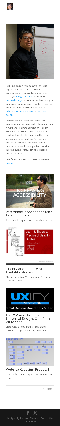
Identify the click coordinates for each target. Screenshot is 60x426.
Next (49, 389)
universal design (14, 100)
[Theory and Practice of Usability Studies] (30, 264)
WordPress (30, 421)
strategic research (23, 96)
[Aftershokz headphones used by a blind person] (30, 207)
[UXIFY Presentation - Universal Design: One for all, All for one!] (30, 311)
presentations (26, 111)
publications (12, 111)
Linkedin (10, 163)
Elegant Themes (29, 418)
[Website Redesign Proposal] (30, 365)
